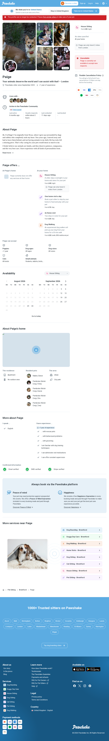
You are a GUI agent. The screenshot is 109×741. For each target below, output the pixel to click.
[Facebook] (74, 686)
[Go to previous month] (7, 281)
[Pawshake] (8, 3)
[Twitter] (79, 686)
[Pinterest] (90, 686)
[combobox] (57, 273)
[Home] (3, 590)
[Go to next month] (65, 281)
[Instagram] (85, 686)
